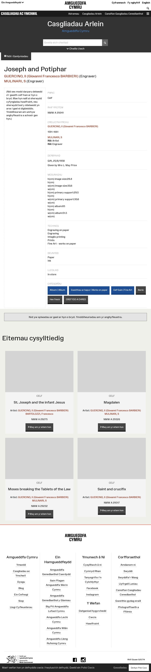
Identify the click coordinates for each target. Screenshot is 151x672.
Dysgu (21, 581)
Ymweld (21, 564)
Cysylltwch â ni (92, 564)
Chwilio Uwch (76, 48)
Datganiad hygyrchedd (92, 610)
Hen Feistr (55, 299)
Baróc (141, 290)
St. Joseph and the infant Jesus (39, 402)
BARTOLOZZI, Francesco (39, 414)
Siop (21, 600)
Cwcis (92, 617)
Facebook (92, 588)
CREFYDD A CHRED (76, 299)
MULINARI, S (15, 81)
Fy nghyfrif (134, 2)
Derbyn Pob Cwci (139, 668)
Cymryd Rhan (92, 571)
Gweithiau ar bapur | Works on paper (89, 290)
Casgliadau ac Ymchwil (19, 13)
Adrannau (73, 13)
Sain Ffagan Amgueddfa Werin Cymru (57, 585)
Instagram (92, 594)
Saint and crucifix (112, 489)
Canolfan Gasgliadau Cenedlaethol (124, 13)
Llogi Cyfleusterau (21, 607)
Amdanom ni (128, 564)
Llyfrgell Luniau (128, 583)
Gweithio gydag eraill (128, 600)
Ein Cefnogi (21, 594)
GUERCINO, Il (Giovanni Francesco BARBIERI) (41, 76)
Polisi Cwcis (88, 667)
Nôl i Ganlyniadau (17, 56)
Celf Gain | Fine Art (122, 290)
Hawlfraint (92, 623)
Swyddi (128, 571)
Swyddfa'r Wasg (128, 577)
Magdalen (112, 402)
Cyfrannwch (118, 2)
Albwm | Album (57, 290)
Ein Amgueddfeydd (11, 2)
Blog (21, 588)
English (146, 2)
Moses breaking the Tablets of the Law (39, 489)
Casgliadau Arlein (92, 13)
